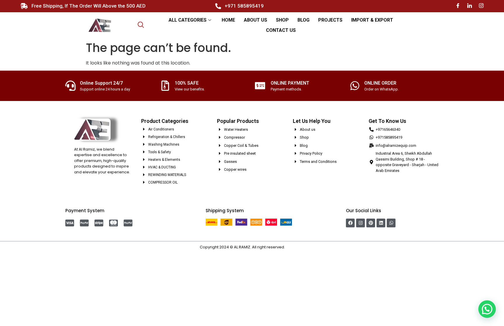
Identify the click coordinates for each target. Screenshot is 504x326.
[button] (487, 309)
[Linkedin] (381, 223)
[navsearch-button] (140, 25)
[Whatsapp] (391, 223)
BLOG (303, 20)
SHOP (282, 20)
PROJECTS (330, 20)
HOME (228, 20)
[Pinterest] (370, 223)
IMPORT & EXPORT (372, 20)
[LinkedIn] (469, 6)
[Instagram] (481, 6)
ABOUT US (255, 20)
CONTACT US (281, 30)
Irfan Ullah (295, 247)
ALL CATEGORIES (187, 20)
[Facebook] (458, 6)
